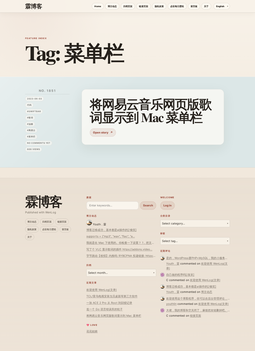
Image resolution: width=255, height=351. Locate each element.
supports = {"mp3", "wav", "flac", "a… (110, 236)
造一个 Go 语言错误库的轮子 (104, 309)
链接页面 (143, 6)
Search (148, 205)
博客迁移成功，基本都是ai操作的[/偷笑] (111, 230)
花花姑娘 (91, 331)
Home (97, 6)
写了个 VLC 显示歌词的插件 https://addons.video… (119, 249)
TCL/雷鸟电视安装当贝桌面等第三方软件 (112, 296)
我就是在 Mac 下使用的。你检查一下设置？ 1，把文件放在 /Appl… (121, 242)
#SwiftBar (34, 111)
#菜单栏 (31, 136)
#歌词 (30, 117)
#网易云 (31, 130)
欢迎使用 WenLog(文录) (101, 289)
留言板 (194, 6)
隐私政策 (159, 6)
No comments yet (38, 143)
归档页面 (127, 6)
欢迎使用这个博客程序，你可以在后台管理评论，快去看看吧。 (198, 298)
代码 (29, 105)
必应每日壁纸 (177, 6)
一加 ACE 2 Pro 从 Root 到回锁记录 (109, 302)
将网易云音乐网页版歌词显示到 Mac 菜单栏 (150, 110)
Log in (167, 205)
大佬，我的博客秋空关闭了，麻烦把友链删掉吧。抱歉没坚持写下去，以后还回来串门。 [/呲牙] (198, 310)
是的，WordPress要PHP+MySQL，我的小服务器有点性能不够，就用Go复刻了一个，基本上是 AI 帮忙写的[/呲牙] (198, 258)
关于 (206, 6)
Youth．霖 (173, 263)
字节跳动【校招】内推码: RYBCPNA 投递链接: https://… (121, 255)
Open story (100, 132)
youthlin (171, 304)
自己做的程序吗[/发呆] (180, 274)
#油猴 (30, 124)
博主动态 (112, 6)
